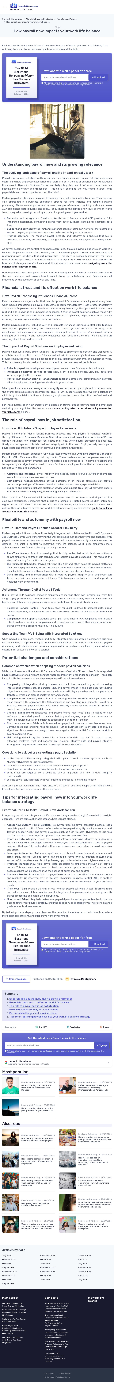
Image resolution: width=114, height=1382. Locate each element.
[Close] (88, 679)
